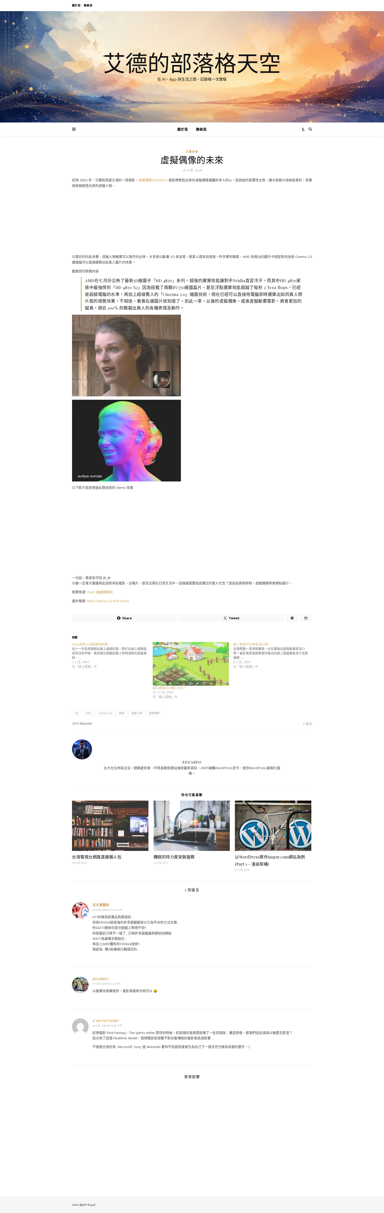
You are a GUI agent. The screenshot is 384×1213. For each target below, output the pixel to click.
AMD (88, 713)
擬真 (121, 713)
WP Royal (88, 1205)
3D (76, 713)
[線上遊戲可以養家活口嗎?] (273, 655)
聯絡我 (88, 5)
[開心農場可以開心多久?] (191, 664)
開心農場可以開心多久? (169, 688)
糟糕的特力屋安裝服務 (174, 857)
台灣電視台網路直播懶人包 (96, 857)
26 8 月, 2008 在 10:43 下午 (107, 1025)
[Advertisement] (192, 223)
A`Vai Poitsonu (105, 1020)
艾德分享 (192, 152)
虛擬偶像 (154, 713)
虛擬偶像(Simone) (151, 180)
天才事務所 (100, 905)
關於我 (76, 5)
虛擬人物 (136, 713)
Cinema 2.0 (105, 713)
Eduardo (86, 723)
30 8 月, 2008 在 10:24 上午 (107, 909)
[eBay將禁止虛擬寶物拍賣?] (112, 655)
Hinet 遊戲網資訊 (100, 592)
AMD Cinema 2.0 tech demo (108, 601)
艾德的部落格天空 (192, 63)
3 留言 (307, 723)
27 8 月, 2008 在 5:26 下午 (106, 983)
